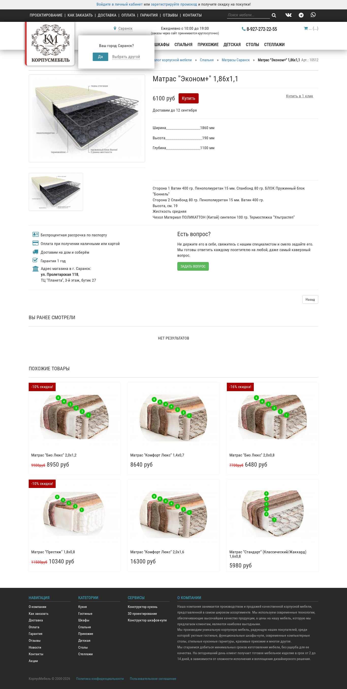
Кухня (82, 607)
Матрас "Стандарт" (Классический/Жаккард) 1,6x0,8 (267, 554)
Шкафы (161, 44)
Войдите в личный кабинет (120, 4)
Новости (35, 647)
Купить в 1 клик (299, 96)
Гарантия (149, 15)
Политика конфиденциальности (100, 679)
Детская (232, 44)
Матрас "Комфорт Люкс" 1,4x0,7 (157, 455)
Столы (252, 44)
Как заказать (80, 15)
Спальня (184, 44)
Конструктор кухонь (142, 607)
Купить (188, 98)
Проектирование (46, 15)
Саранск (125, 28)
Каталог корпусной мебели (170, 60)
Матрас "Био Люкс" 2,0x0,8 (252, 455)
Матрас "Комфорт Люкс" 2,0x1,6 (157, 551)
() (313, 28)
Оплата (128, 15)
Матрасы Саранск (236, 60)
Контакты (192, 15)
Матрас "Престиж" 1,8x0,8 (53, 551)
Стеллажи (274, 44)
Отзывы (170, 15)
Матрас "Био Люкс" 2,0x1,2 (53, 455)
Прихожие (208, 44)
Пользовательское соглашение (153, 679)
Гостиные (85, 613)
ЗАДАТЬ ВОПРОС (193, 266)
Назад (310, 299)
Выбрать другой (126, 56)
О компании (37, 607)
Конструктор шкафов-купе (147, 620)
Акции (33, 661)
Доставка (107, 15)
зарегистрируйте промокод (174, 4)
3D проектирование (142, 613)
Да (100, 56)
